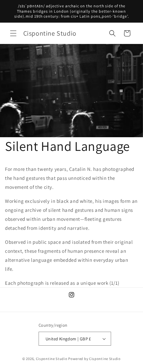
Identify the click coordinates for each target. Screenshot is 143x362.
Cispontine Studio (52, 358)
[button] (13, 33)
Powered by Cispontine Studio (94, 358)
